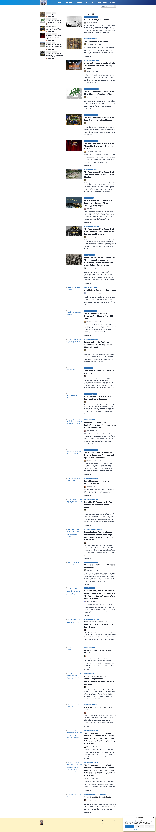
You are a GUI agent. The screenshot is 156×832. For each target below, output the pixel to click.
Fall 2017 (95, 310)
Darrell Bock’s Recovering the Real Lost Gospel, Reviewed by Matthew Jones (99, 504)
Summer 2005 (103, 794)
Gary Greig (88, 746)
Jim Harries (88, 208)
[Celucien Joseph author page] (85, 268)
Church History (89, 2)
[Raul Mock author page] (85, 687)
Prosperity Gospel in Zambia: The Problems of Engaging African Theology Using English (98, 203)
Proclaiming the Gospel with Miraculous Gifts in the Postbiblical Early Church (98, 624)
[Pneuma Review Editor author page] (85, 293)
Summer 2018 (95, 226)
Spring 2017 (95, 339)
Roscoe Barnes (89, 570)
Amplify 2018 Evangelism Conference (100, 290)
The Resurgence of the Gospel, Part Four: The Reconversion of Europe (54, 29)
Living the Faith (68, 2)
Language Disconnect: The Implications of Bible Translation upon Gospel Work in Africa (100, 425)
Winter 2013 (99, 529)
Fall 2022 (95, 38)
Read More (87, 34)
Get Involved (87, 287)
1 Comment (104, 629)
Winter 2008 (92, 647)
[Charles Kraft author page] (85, 601)
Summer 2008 (95, 619)
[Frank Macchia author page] (85, 487)
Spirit (59, 2)
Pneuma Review (92, 529)
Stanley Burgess (89, 629)
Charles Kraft (89, 601)
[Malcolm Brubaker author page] (85, 543)
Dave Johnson (89, 655)
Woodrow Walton (89, 44)
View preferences (149, 826)
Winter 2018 (93, 287)
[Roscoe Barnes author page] (85, 570)
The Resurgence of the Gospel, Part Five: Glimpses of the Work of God (54, 21)
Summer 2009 (95, 562)
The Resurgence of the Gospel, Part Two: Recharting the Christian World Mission (99, 174)
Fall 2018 (95, 169)
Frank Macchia (89, 486)
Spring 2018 (91, 254)
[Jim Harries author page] (85, 209)
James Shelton (89, 376)
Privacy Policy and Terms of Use (141, 829)
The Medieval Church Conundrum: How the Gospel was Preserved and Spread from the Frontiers (99, 455)
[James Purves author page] (85, 713)
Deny (139, 826)
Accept (129, 826)
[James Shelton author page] (85, 376)
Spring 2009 (92, 588)
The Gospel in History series (96, 41)
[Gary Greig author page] (85, 747)
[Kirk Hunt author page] (85, 23)
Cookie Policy (133, 829)
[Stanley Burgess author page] (85, 630)
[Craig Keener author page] (85, 71)
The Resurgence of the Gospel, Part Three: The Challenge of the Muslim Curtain (99, 146)
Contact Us (112, 820)
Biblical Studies (102, 2)
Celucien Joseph (89, 268)
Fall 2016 (86, 367)
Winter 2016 (91, 419)
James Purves (89, 712)
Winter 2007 (95, 762)
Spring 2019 (95, 114)
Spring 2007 (95, 730)
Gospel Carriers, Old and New (96, 20)
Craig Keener (89, 71)
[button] (153, 817)
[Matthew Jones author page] (85, 510)
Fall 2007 (86, 673)
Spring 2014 (95, 478)
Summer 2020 (95, 60)
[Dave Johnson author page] (85, 656)
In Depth (112, 2)
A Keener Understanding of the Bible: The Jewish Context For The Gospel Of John (99, 65)
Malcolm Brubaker (90, 542)
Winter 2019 (95, 140)
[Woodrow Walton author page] (85, 44)
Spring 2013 (95, 499)
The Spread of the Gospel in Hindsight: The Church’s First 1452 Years (98, 316)
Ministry (79, 2)
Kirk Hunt (88, 22)
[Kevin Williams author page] (85, 800)
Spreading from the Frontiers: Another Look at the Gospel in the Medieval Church (98, 344)
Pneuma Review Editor (90, 293)
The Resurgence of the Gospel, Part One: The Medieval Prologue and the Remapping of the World (99, 231)
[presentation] (74, 21)
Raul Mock (88, 686)
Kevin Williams (89, 800)
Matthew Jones (89, 510)
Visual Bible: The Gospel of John (97, 797)
